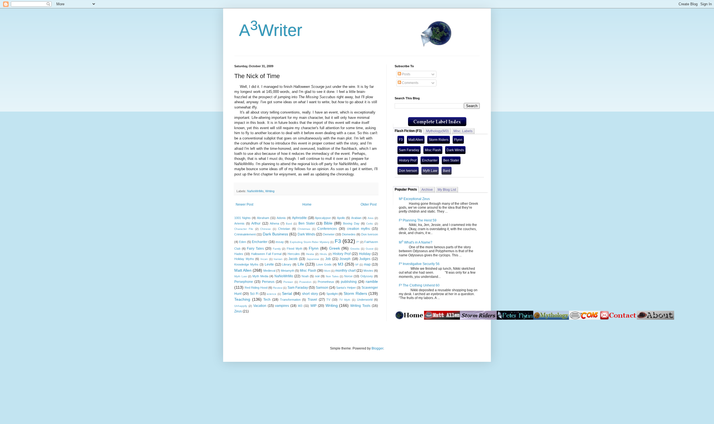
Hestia (310, 254)
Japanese (313, 259)
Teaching (242, 299)
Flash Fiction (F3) (408, 131)
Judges (364, 259)
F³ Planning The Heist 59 (417, 220)
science (271, 293)
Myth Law (240, 276)
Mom (327, 270)
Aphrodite (299, 218)
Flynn (314, 248)
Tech (267, 300)
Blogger (377, 348)
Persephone (243, 282)
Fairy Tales (255, 248)
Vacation (259, 306)
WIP (313, 306)
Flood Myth (294, 248)
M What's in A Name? (415, 242)
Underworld (365, 299)
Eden (242, 242)
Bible (328, 223)
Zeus (238, 311)
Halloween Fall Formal (266, 254)
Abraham (263, 218)
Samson (322, 288)
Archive (427, 190)
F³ (357, 242)
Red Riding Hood (256, 287)
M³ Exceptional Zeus (414, 199)
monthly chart (345, 271)
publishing (349, 282)
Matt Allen (243, 270)
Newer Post (244, 204)
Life (301, 264)
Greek (334, 248)
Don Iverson (369, 234)
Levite (269, 264)
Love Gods (324, 264)
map (367, 264)
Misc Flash (308, 271)
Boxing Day (351, 223)
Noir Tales (332, 276)
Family (277, 248)
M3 (340, 264)
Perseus (268, 282)
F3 (338, 241)
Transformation (290, 299)
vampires (282, 306)
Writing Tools (360, 306)
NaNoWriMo (255, 191)
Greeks (355, 248)
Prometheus (326, 281)
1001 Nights (242, 218)
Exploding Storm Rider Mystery (309, 242)
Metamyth (287, 270)
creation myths (358, 229)
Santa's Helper (346, 287)
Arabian (356, 218)
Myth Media (260, 276)
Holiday (365, 254)
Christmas (304, 228)
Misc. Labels (463, 131)
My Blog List (447, 190)
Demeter (329, 234)
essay (280, 242)
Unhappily (240, 305)
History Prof (342, 254)
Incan (264, 259)
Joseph (345, 259)
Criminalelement (245, 234)
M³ (356, 264)
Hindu (323, 254)
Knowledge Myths (246, 264)
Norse (348, 276)
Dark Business (275, 234)
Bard (289, 223)
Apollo (341, 218)
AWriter (268, 30)
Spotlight (332, 293)
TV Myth (345, 299)
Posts (405, 74)
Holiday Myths (244, 259)
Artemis (239, 223)
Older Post (369, 204)
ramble (372, 281)
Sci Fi (254, 294)
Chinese (265, 228)
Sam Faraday (298, 288)
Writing (269, 191)
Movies (368, 270)
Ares (370, 218)
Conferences (327, 229)
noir (317, 276)
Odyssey (366, 276)
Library (286, 264)
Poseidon (305, 281)
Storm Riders (355, 293)
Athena (274, 223)
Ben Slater (306, 223)
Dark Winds (306, 234)
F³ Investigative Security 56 (419, 264)
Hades (238, 254)
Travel (312, 300)
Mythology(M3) (437, 131)
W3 (300, 305)
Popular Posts (406, 189)
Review (277, 287)
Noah (305, 276)
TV (328, 299)
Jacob (293, 259)
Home (307, 204)
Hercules (294, 254)
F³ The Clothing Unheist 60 (419, 285)
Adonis (281, 218)
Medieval (269, 270)
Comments (409, 83)
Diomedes (349, 234)
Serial (287, 293)
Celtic (369, 223)
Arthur (255, 223)
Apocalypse (323, 218)
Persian (288, 281)
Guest (369, 248)
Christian (284, 228)
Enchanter (259, 242)
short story (310, 294)
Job (328, 259)
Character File (243, 228)
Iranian (278, 259)
